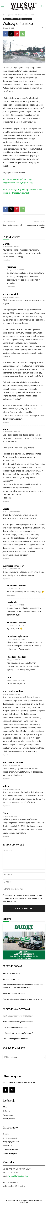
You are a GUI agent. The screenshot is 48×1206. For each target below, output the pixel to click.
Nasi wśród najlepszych (12, 225)
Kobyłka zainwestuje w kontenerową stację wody (22, 999)
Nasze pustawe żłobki (11, 973)
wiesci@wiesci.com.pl (18, 1176)
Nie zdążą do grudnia (11, 979)
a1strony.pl (24, 1202)
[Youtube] (12, 1090)
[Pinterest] (16, 33)
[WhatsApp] (22, 33)
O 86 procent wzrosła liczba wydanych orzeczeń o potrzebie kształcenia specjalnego (23, 986)
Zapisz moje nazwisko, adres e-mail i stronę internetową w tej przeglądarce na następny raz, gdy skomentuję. (23, 898)
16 (44, 28)
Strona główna (8, 15)
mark (5, 429)
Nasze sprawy (27, 19)
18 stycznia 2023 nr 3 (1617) (25, 15)
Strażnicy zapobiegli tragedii (14, 993)
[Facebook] (5, 33)
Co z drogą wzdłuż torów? (22, 1033)
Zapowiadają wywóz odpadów (20, 1016)
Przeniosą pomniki (19, 1027)
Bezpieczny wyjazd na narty (36, 226)
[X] (11, 33)
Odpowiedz (6, 260)
